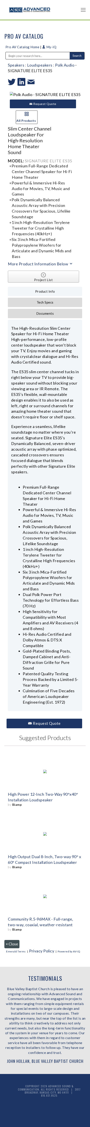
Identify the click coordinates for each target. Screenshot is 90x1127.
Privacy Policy (41, 950)
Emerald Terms (16, 951)
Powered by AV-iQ (69, 951)
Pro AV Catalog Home (22, 47)
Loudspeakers (39, 65)
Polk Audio (64, 65)
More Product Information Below (38, 263)
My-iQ (50, 47)
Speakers (16, 65)
